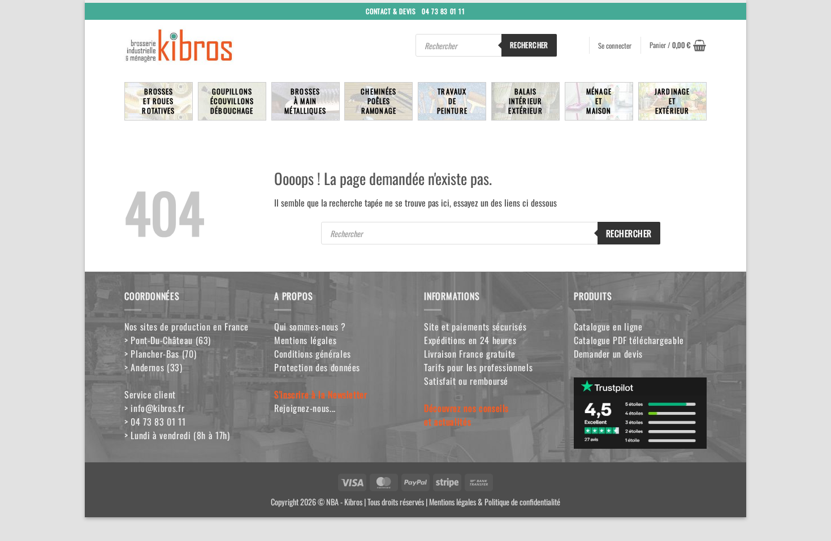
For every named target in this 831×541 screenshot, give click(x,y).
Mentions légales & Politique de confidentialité (494, 502)
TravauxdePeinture (452, 101)
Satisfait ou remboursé (466, 381)
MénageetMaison (599, 101)
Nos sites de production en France (186, 326)
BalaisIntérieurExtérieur (525, 101)
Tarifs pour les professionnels (478, 367)
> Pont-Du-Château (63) (167, 340)
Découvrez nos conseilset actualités (466, 414)
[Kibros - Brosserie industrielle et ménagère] (206, 45)
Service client (150, 394)
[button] (678, 45)
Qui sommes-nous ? (310, 326)
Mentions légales (305, 340)
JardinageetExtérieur (672, 101)
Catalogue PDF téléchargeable (629, 340)
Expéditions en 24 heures (470, 340)
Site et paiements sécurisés (475, 326)
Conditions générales (312, 353)
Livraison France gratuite (470, 353)
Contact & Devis (391, 10)
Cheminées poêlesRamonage (378, 101)
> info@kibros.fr (154, 408)
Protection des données (317, 367)
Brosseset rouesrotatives (158, 101)
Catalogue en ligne (608, 326)
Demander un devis (608, 353)
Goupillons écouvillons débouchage (232, 101)
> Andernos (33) (153, 367)
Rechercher (529, 44)
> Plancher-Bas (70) (160, 353)
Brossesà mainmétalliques (305, 101)
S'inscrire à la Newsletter (320, 394)
